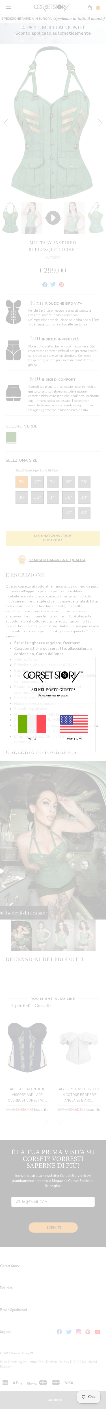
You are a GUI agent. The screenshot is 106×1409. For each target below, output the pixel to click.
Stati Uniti (74, 739)
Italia (32, 739)
